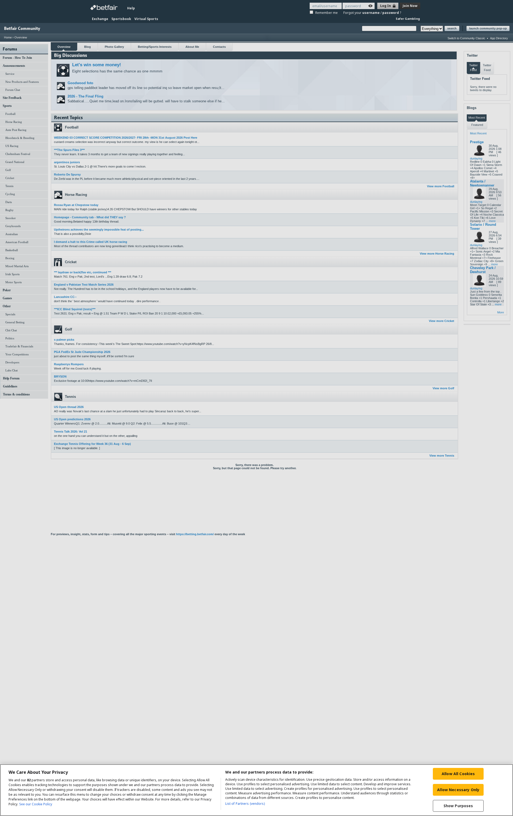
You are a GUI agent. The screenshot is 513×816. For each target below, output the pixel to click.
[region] (256, 790)
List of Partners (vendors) (245, 803)
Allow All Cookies (458, 773)
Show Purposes (458, 805)
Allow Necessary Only (458, 789)
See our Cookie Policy (35, 804)
